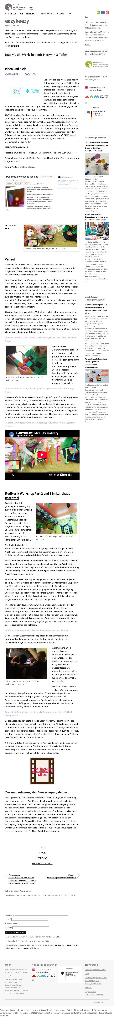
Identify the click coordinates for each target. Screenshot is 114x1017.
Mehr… (88, 44)
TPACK (42, 852)
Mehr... (23, 993)
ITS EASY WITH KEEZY (42, 863)
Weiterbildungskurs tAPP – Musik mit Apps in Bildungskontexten (96, 980)
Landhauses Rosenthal (47, 564)
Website (8, 927)
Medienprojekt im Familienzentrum (61, 876)
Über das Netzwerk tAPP (95, 969)
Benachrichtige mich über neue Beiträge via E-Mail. (29, 941)
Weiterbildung (29, 13)
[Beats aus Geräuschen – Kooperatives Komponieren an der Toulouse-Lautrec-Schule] (97, 239)
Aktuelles (11, 13)
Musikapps (47, 13)
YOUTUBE (42, 858)
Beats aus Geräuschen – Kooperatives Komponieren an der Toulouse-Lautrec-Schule (96, 217)
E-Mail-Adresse (12, 923)
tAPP (69, 13)
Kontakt (88, 987)
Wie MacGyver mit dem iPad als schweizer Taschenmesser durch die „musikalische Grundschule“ (22, 879)
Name (8, 919)
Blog (87, 973)
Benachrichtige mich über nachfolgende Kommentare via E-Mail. (34, 937)
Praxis (60, 13)
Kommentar (10, 915)
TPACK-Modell (69, 135)
